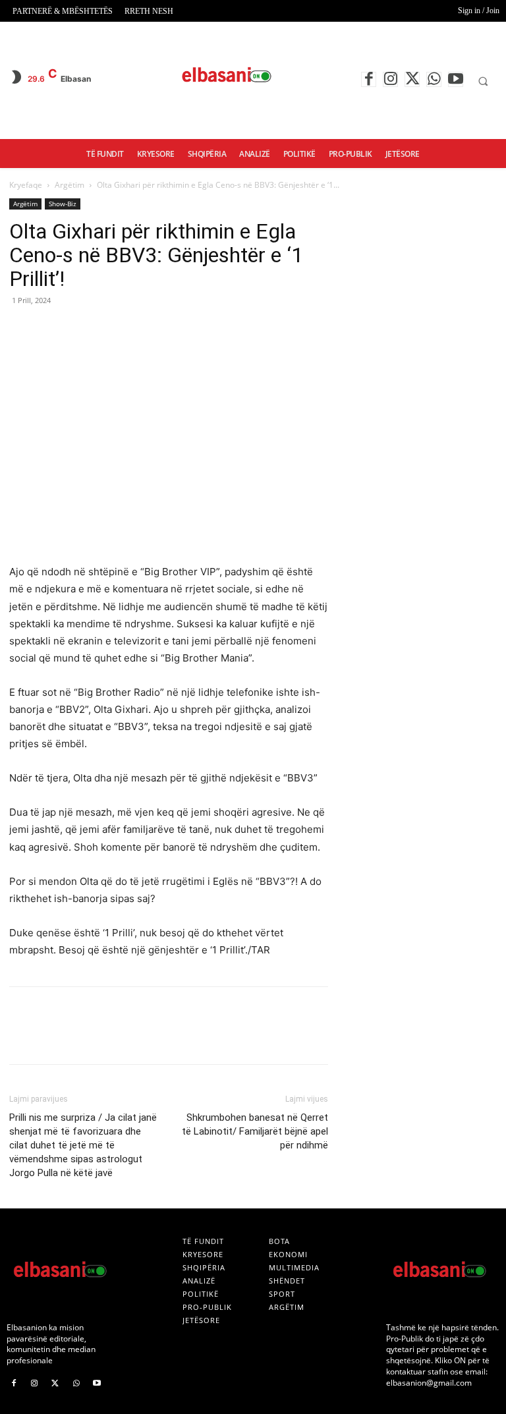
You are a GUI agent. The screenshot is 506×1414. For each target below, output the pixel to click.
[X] (412, 79)
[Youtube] (455, 79)
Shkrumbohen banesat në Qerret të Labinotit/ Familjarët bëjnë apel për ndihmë (255, 1131)
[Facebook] (368, 79)
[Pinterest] (83, 330)
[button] (482, 81)
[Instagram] (390, 79)
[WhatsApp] (433, 79)
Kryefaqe (25, 184)
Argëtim (69, 184)
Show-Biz (62, 203)
